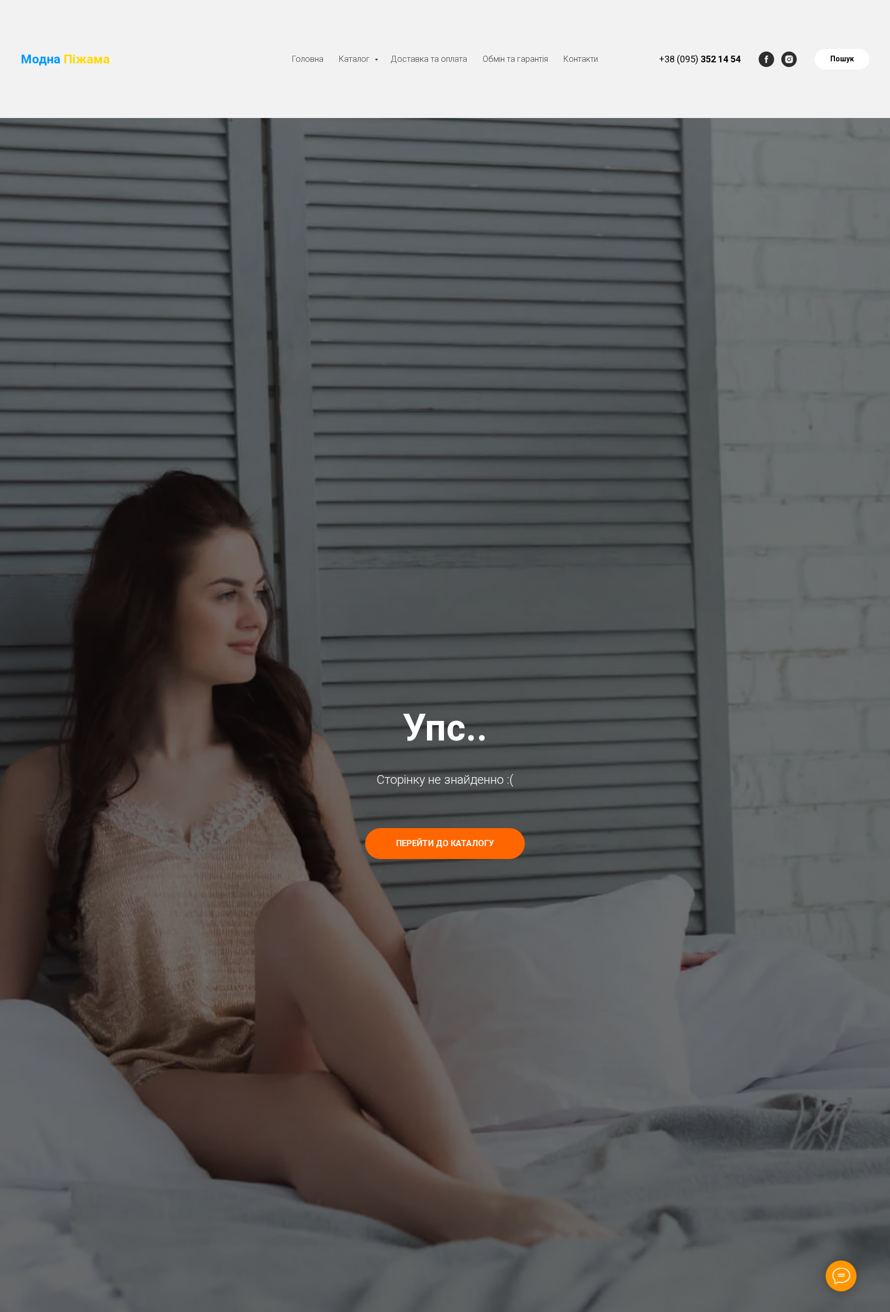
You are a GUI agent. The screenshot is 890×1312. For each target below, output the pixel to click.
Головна (307, 59)
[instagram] (789, 59)
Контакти (580, 59)
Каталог (355, 59)
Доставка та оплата (428, 59)
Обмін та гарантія (515, 59)
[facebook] (766, 59)
